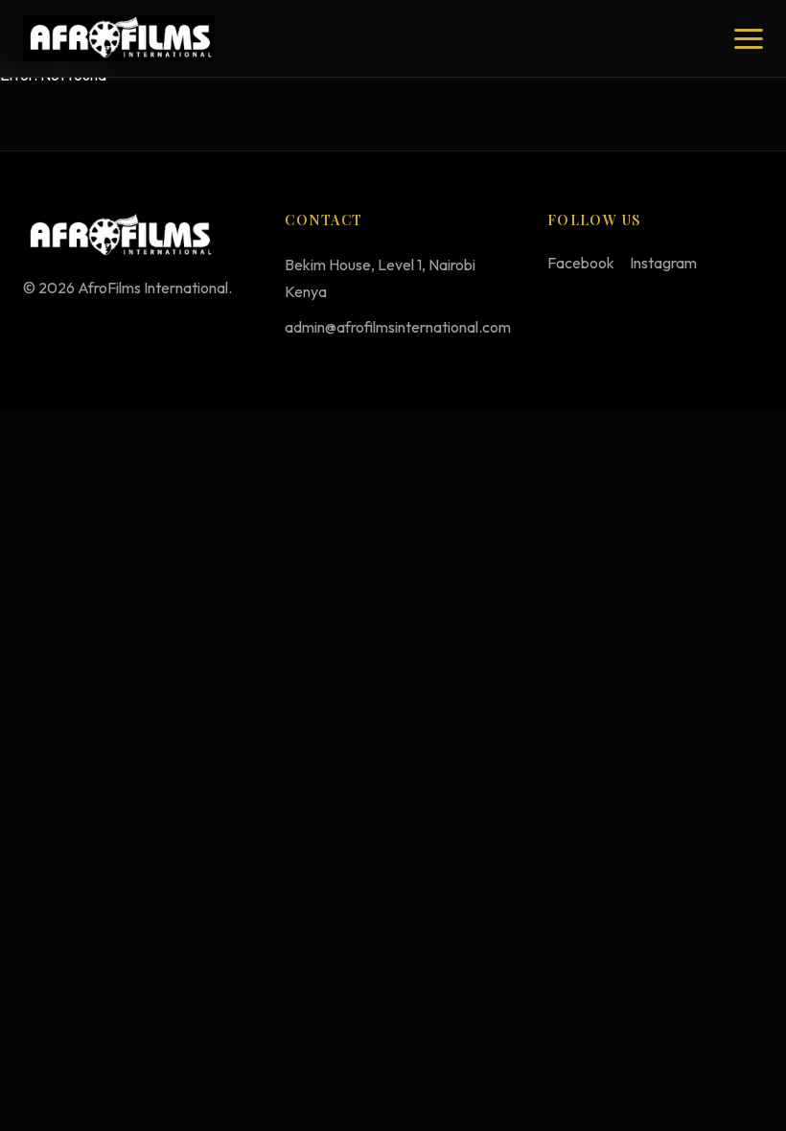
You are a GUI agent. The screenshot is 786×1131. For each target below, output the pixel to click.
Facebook (580, 262)
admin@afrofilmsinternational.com (398, 326)
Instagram (663, 262)
